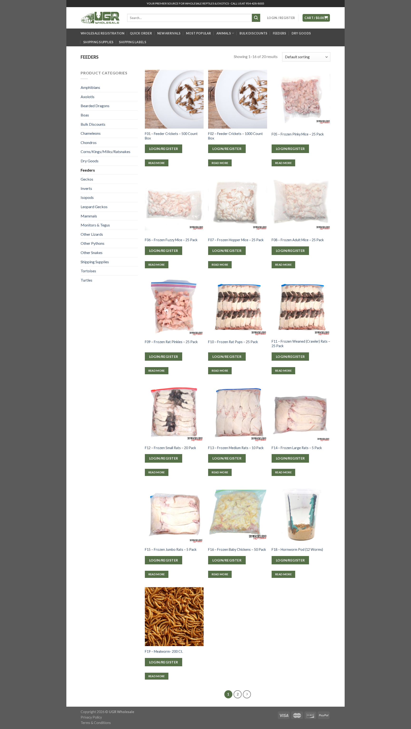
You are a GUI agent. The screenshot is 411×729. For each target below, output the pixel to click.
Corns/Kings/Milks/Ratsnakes (105, 151)
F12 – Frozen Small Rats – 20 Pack (170, 448)
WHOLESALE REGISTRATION (103, 33)
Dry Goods (301, 33)
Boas (85, 115)
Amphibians (90, 87)
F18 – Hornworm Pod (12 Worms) (297, 549)
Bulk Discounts (254, 33)
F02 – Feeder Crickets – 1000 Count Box (235, 136)
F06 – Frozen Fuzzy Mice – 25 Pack (171, 240)
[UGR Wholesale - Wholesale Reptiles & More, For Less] (100, 18)
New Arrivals (169, 33)
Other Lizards (92, 234)
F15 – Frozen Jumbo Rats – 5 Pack (170, 549)
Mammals (89, 216)
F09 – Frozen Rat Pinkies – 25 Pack (171, 342)
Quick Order (141, 33)
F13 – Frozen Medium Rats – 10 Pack (236, 448)
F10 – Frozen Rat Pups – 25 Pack (233, 342)
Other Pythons (92, 243)
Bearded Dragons (95, 105)
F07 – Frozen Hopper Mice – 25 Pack (236, 240)
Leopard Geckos (94, 206)
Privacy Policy (91, 717)
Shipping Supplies (98, 42)
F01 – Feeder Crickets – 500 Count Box (171, 136)
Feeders (279, 33)
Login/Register (163, 149)
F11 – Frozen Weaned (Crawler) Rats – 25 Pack (301, 343)
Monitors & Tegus (95, 225)
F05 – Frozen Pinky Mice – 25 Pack (298, 134)
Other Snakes (92, 252)
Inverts (86, 188)
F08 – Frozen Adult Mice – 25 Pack (298, 240)
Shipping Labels (132, 42)
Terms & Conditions (96, 723)
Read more (156, 162)
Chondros (89, 142)
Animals (223, 33)
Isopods (87, 197)
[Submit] (256, 18)
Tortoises (88, 271)
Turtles (86, 280)
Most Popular (198, 33)
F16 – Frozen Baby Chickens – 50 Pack (237, 549)
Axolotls (87, 96)
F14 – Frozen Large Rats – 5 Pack (297, 448)
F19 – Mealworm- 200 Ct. (164, 651)
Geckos (87, 179)
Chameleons (91, 133)
